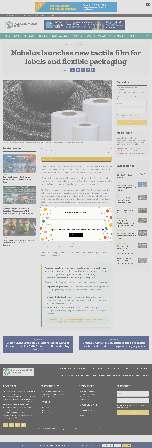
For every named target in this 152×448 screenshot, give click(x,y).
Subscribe (76, 235)
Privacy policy (101, 229)
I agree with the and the (79, 230)
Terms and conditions (76, 229)
